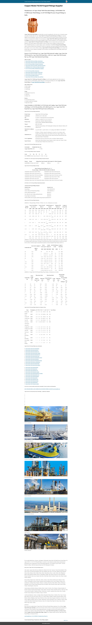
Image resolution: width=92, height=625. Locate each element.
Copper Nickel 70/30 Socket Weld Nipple (32, 363)
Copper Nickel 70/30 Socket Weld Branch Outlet (33, 360)
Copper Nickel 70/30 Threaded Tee (31, 368)
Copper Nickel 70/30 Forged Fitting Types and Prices (34, 76)
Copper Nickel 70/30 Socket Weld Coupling (32, 353)
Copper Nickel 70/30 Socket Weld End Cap (32, 354)
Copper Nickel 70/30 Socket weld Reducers (32, 362)
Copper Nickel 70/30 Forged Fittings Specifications (34, 61)
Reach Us (46, 616)
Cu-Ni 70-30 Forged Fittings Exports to (32, 75)
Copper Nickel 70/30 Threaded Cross (31, 370)
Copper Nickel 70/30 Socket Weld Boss (32, 359)
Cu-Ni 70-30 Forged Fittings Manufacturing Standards (34, 68)
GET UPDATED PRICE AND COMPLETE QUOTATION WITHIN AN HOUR (38, 388)
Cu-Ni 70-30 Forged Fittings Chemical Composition (34, 64)
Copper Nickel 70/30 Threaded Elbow (31, 367)
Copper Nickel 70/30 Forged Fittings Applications (33, 73)
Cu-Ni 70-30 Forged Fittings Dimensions (32, 70)
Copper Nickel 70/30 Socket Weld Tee (31, 350)
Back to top (66, 620)
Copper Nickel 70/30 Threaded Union (31, 379)
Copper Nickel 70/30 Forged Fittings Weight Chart (33, 72)
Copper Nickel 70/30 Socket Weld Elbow (32, 348)
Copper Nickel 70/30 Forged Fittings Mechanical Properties (35, 65)
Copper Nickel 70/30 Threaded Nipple (31, 380)
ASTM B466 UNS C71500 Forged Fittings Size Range (34, 67)
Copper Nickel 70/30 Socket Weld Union (32, 356)
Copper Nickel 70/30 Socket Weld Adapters (32, 365)
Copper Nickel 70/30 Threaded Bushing (32, 376)
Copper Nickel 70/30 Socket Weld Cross (32, 351)
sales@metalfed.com (56, 388)
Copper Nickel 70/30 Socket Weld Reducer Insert (33, 357)
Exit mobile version (46, 623)
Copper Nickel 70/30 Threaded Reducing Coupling (34, 373)
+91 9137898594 (35, 616)
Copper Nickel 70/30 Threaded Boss (31, 382)
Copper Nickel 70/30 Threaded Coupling (32, 371)
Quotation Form (41, 616)
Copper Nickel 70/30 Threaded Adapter (32, 383)
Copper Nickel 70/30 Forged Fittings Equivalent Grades (34, 62)
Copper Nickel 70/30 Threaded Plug (31, 377)
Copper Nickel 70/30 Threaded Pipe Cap (32, 374)
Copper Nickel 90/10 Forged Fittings (38, 82)
